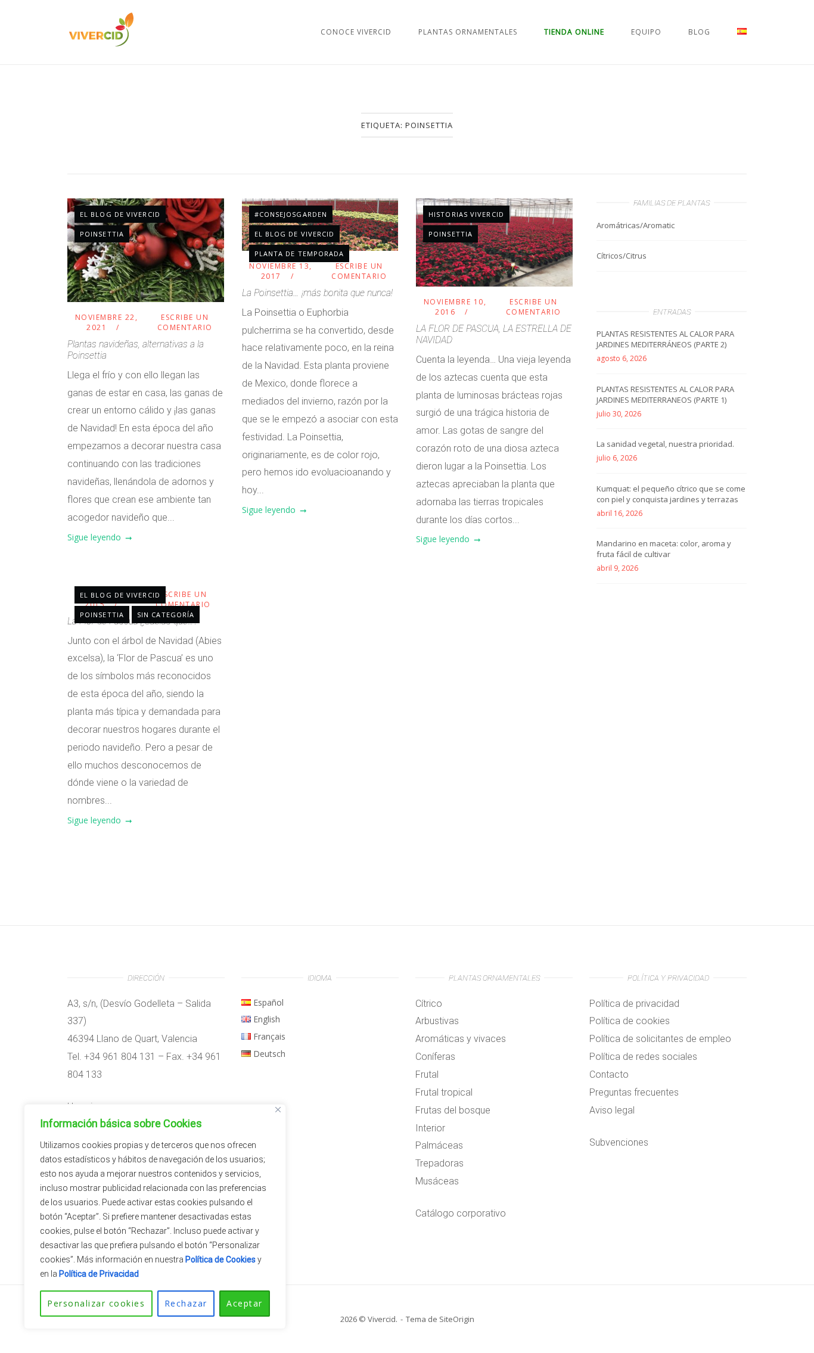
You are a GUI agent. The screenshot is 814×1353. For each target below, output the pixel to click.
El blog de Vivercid (120, 214)
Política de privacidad (634, 1003)
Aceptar (244, 1303)
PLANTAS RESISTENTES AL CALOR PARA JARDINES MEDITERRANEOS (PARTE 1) (665, 394)
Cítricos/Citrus (621, 255)
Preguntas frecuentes (634, 1092)
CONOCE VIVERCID (356, 32)
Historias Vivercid (466, 214)
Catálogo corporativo (460, 1213)
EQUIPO (646, 32)
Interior (430, 1128)
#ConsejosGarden (291, 214)
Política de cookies (629, 1021)
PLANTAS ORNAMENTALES (467, 32)
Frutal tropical (444, 1092)
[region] (155, 1216)
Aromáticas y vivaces (460, 1038)
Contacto (609, 1074)
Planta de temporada (299, 253)
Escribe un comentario (185, 322)
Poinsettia (102, 233)
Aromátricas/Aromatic (635, 225)
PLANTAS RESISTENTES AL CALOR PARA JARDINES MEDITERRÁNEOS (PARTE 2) (665, 339)
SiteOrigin (456, 1319)
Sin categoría (165, 614)
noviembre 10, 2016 (455, 307)
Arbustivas (437, 1021)
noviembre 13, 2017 (280, 271)
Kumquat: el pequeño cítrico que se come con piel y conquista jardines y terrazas (670, 494)
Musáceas (437, 1181)
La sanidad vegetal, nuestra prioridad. (665, 443)
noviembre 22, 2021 (106, 322)
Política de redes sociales (643, 1056)
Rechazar (185, 1303)
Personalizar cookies (96, 1303)
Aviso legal (612, 1110)
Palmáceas (439, 1145)
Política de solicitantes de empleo (660, 1038)
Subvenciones (618, 1142)
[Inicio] (101, 43)
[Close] (278, 1109)
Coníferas (435, 1056)
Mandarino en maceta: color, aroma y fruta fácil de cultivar (663, 548)
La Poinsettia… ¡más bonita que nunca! (317, 292)
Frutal (427, 1074)
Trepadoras (439, 1163)
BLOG (699, 32)
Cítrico (428, 1003)
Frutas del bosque (452, 1110)
